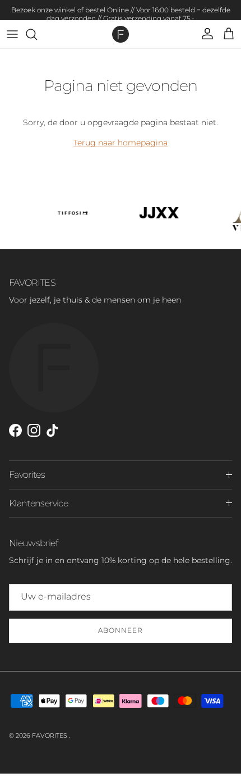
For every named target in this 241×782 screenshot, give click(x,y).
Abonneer (120, 630)
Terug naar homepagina (120, 143)
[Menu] (12, 34)
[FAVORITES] (120, 34)
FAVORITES (50, 735)
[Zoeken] (37, 34)
